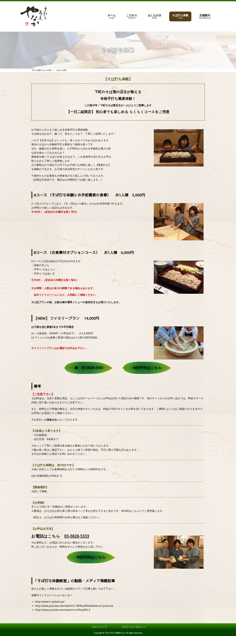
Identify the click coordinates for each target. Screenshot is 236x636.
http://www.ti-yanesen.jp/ (50, 601)
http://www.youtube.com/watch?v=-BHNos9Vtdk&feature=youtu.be (74, 605)
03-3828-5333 (76, 536)
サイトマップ (99, 627)
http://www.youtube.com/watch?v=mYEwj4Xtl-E (62, 609)
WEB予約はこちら (147, 368)
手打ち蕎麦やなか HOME (42, 70)
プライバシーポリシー (134, 627)
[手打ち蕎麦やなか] (34, 16)
